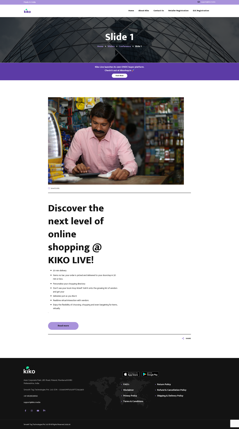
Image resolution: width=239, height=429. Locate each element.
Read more (63, 326)
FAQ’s (126, 384)
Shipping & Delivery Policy (170, 396)
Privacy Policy (130, 396)
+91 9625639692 (31, 396)
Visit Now (119, 75)
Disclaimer (128, 390)
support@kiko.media (32, 402)
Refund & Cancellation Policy (171, 390)
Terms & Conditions (133, 401)
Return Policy (164, 384)
